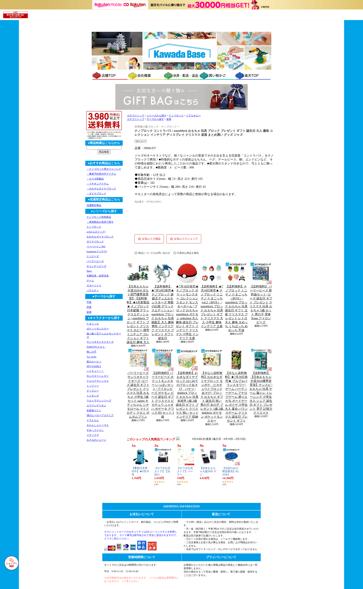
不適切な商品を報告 (188, 253)
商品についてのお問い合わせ (154, 253)
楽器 (168, 119)
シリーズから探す (156, 115)
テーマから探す (155, 119)
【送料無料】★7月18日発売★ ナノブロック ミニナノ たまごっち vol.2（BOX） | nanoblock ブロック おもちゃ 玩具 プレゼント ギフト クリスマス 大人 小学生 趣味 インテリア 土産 (211, 306)
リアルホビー (193, 115)
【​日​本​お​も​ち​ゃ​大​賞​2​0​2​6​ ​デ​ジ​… (208, 471)
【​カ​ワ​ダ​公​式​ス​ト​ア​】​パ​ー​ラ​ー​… (185, 471)
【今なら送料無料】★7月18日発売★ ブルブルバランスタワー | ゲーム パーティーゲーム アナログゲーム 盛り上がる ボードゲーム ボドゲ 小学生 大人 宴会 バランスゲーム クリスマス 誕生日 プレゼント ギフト (236, 396)
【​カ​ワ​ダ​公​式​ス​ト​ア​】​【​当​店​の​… (162, 471)
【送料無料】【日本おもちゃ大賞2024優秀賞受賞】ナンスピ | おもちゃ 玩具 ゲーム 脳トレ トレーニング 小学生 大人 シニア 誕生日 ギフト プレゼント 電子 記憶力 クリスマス (261, 392)
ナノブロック (176, 115)
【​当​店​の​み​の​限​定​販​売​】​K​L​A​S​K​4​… (230, 471)
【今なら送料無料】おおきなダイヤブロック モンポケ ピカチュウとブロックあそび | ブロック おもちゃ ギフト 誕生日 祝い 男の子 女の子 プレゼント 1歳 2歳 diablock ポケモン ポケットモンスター (213, 396)
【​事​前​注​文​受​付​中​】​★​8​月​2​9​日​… (140, 471)
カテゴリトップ (135, 115)
